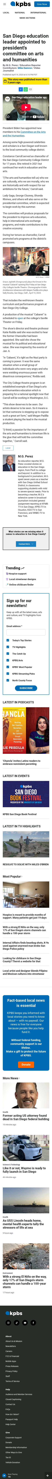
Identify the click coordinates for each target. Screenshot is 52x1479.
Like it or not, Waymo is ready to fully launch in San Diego (24, 1169)
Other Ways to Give (14, 1452)
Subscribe (26, 688)
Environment (8, 1273)
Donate (26, 1064)
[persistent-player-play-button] (4, 1475)
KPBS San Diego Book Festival (20, 814)
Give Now (42, 4)
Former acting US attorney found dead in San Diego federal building (26, 1117)
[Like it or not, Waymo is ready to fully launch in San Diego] (26, 1148)
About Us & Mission (14, 1341)
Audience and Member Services (19, 1394)
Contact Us (10, 1404)
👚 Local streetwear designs (21, 579)
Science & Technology (11, 1165)
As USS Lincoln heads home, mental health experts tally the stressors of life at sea (23, 1224)
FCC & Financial (12, 1356)
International (38, 12)
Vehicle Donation (13, 1462)
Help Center (11, 1424)
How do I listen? (12, 1414)
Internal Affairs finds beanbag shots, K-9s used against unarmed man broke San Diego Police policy (26, 945)
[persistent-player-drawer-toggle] (48, 1475)
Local (6, 12)
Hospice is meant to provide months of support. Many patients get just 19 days (25, 916)
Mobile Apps (11, 1361)
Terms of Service (13, 1381)
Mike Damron (25, 68)
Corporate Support (14, 1437)
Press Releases (12, 1366)
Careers (9, 1351)
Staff (8, 1376)
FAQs (8, 1409)
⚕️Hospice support (16, 573)
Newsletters (11, 1346)
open (20, 318)
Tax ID (8, 1457)
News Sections (27, 18)
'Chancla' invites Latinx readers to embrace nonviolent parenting (21, 762)
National (20, 12)
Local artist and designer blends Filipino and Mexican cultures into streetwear (25, 972)
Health (5, 1112)
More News (10, 1078)
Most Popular (12, 876)
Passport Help (12, 1419)
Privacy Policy (11, 1371)
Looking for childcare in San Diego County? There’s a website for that (22, 960)
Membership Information (16, 1447)
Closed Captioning (13, 1399)
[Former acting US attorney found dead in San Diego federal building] (26, 1095)
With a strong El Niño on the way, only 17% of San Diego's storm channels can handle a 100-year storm (24, 930)
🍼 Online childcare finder (20, 584)
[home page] (21, 4)
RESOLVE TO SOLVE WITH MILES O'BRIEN (26, 864)
